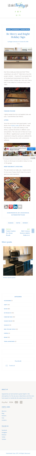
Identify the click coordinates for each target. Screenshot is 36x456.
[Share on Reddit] (6, 207)
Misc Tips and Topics (9, 329)
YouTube (4, 439)
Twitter (18, 223)
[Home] (18, 5)
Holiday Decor (25, 29)
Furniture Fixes (8, 317)
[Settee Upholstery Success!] (18, 261)
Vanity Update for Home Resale (11, 233)
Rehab (5, 337)
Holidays (6, 325)
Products (4, 415)
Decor (8, 29)
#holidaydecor (24, 212)
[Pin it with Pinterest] (11, 207)
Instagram (4, 432)
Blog (3, 413)
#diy (19, 212)
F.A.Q (3, 418)
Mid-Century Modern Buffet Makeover (25, 233)
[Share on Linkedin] (15, 207)
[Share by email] (20, 207)
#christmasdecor (12, 212)
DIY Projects (15, 29)
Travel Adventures (9, 341)
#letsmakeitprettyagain (18, 215)
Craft (5, 304)
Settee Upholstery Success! (10, 277)
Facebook (10, 223)
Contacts (4, 420)
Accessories (7, 300)
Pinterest (25, 223)
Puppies (6, 333)
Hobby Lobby (15, 126)
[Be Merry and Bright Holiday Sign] (18, 58)
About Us (4, 411)
